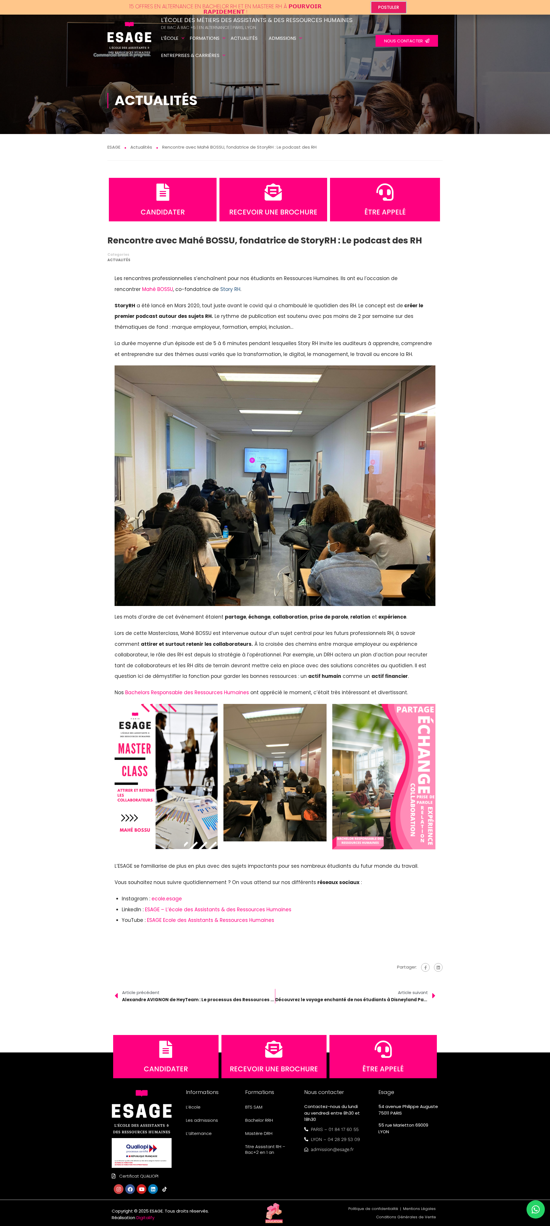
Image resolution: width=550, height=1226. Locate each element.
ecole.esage (167, 898)
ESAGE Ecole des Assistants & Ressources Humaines (210, 920)
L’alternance (199, 1133)
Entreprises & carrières (190, 55)
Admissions (282, 38)
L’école (169, 38)
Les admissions (202, 1120)
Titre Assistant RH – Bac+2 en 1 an (265, 1149)
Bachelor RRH (259, 1120)
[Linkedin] (153, 1189)
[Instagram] (118, 1189)
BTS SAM (253, 1107)
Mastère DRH (258, 1133)
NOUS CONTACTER (404, 41)
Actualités (244, 38)
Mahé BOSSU (157, 289)
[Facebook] (425, 967)
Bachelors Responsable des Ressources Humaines (187, 692)
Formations (204, 38)
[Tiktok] (164, 1189)
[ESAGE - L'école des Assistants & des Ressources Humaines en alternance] (129, 41)
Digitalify (145, 1218)
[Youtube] (141, 1189)
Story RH (230, 289)
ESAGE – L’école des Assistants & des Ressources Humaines (218, 909)
